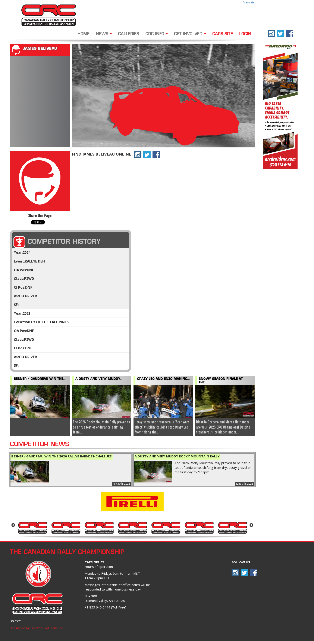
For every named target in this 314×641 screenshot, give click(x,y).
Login (245, 34)
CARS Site (222, 34)
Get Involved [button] (189, 34)
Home (84, 34)
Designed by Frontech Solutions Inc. (37, 628)
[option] (32, 527)
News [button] (103, 34)
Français (249, 2)
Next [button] (251, 525)
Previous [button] (13, 525)
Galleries (128, 34)
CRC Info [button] (155, 34)
